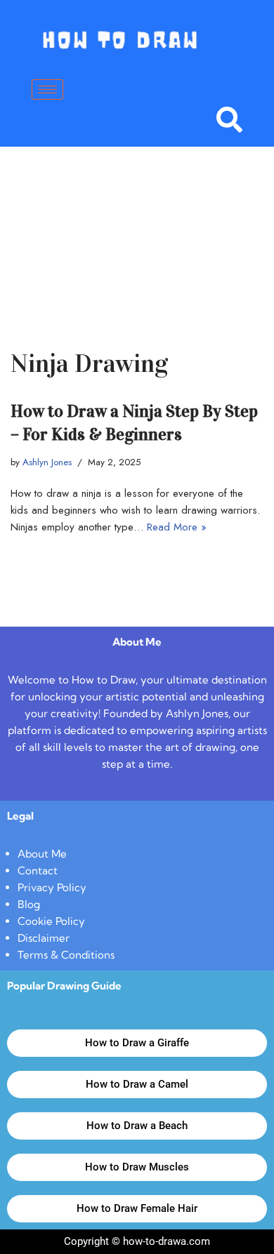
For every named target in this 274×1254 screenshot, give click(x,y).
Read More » (177, 527)
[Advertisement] (137, 227)
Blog (29, 904)
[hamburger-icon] (47, 89)
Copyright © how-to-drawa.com (137, 1241)
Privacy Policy (52, 887)
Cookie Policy (51, 921)
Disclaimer (44, 938)
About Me (42, 853)
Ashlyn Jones (47, 462)
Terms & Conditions (66, 954)
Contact (38, 870)
